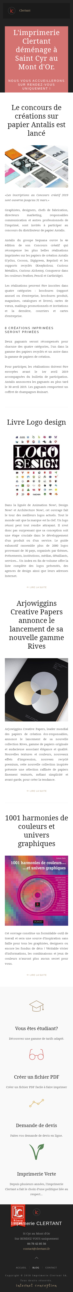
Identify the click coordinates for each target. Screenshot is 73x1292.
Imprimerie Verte (36, 1173)
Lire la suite (38, 587)
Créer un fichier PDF (36, 1077)
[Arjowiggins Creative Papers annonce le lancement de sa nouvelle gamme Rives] (36, 689)
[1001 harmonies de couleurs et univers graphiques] (36, 891)
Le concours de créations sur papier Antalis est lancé (37, 120)
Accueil (21, 1267)
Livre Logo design (36, 422)
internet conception (36, 1285)
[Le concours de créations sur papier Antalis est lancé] (36, 166)
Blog (36, 1267)
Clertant (24, 10)
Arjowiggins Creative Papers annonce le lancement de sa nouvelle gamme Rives (36, 624)
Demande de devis (36, 1125)
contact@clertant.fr (36, 1249)
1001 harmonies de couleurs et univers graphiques (36, 830)
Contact (51, 1267)
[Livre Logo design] (36, 466)
